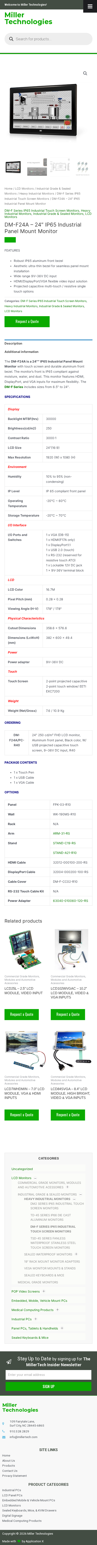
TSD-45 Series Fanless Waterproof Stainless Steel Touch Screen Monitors (53, 1242)
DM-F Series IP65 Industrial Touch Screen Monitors (42, 210)
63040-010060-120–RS (70, 901)
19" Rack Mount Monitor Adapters (52, 1261)
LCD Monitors (21, 1178)
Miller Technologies (28, 18)
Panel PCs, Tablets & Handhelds (35, 1328)
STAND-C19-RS (64, 843)
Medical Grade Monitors (38, 1282)
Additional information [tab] (22, 352)
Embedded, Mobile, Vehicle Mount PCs (39, 1300)
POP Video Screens (26, 1291)
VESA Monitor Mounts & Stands (50, 1268)
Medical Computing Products (32, 1310)
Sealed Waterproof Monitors (48, 1254)
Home (8, 188)
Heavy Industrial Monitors (47, 1199)
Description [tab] (13, 343)
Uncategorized (22, 1169)
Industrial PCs (22, 1319)
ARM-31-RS (61, 833)
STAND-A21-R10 (65, 853)
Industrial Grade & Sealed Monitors (47, 1194)
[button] (85, 73)
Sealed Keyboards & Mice (44, 1275)
